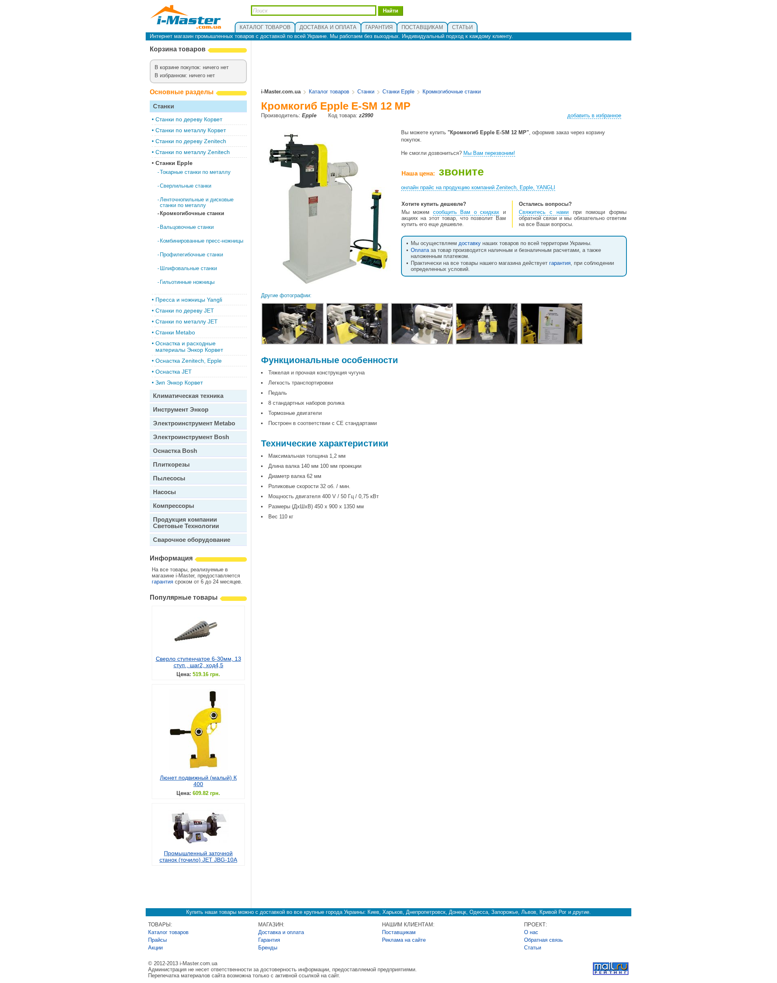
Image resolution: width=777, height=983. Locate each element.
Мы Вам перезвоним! (489, 153)
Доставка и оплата (281, 932)
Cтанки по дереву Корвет (188, 119)
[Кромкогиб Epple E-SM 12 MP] (326, 285)
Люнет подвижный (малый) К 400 (198, 780)
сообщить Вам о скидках (466, 212)
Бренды (267, 948)
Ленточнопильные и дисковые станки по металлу (197, 202)
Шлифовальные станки (188, 268)
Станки (163, 106)
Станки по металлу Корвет (190, 130)
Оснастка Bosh (175, 450)
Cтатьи (532, 948)
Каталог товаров (329, 92)
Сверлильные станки (185, 186)
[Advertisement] (444, 65)
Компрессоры (173, 505)
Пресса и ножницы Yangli (188, 299)
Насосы (164, 491)
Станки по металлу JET (186, 321)
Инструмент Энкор (180, 409)
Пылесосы (169, 478)
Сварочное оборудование (191, 539)
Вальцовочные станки (187, 227)
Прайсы (157, 940)
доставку (470, 243)
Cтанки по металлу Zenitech (192, 152)
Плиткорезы (171, 464)
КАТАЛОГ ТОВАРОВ (265, 27)
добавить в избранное (594, 115)
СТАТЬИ (462, 27)
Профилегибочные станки (191, 255)
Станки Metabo (175, 332)
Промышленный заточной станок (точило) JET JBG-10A (198, 856)
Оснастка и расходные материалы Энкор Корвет (189, 346)
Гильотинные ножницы (187, 282)
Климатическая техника (188, 395)
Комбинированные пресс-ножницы (201, 241)
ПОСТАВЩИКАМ (422, 27)
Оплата (420, 250)
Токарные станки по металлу (195, 172)
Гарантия (269, 940)
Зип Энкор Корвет (179, 382)
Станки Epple (174, 163)
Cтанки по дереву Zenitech (190, 141)
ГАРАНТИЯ (379, 27)
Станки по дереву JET (184, 310)
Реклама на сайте (404, 940)
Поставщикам (399, 932)
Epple (309, 115)
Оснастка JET (173, 371)
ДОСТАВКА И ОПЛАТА (328, 27)
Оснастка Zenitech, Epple (188, 360)
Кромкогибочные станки (192, 213)
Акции (155, 948)
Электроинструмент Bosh (191, 436)
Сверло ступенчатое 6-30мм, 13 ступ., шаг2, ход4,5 (198, 661)
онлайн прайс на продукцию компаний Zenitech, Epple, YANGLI (478, 187)
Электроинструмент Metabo (194, 423)
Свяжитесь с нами (544, 212)
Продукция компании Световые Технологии (186, 522)
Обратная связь (543, 940)
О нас (531, 932)
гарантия (162, 582)
